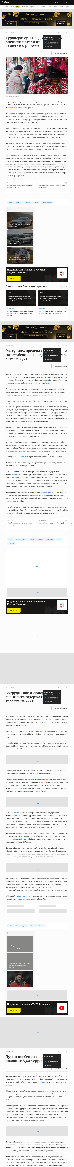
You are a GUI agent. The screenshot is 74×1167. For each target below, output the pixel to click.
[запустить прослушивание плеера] (59, 32)
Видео (50, 7)
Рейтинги (25, 7)
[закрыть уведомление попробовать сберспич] (59, 38)
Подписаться (13, 278)
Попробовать (48, 47)
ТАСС (47, 383)
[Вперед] (71, 186)
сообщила (13, 108)
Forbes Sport (10, 308)
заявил (14, 474)
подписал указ (46, 492)
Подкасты (43, 7)
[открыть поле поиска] (67, 2)
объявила (21, 875)
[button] (71, 2)
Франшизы (34, 7)
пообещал (23, 812)
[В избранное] (33, 182)
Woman (61, 7)
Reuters (44, 701)
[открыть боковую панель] (62, 2)
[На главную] (5, 2)
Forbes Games (12, 7)
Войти (56, 2)
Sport (67, 7)
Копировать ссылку (61, 53)
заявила (24, 457)
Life (55, 7)
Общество (42, 308)
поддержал (44, 758)
